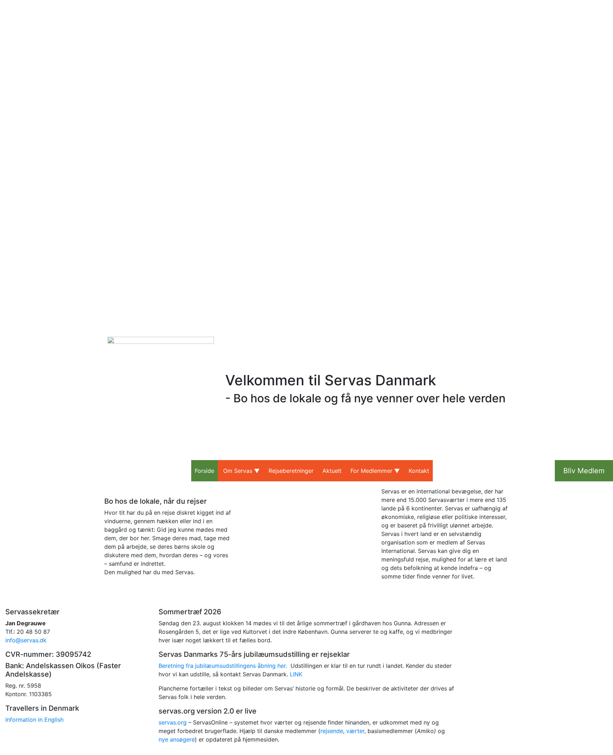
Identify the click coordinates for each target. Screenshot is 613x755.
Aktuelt (332, 470)
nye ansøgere (177, 739)
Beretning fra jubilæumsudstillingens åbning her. (223, 665)
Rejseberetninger (291, 470)
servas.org (173, 722)
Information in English (34, 719)
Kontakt (419, 470)
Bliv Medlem (583, 470)
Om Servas (237, 470)
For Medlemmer (371, 470)
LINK (296, 674)
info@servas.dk (25, 640)
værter (355, 730)
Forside (204, 470)
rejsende (331, 730)
